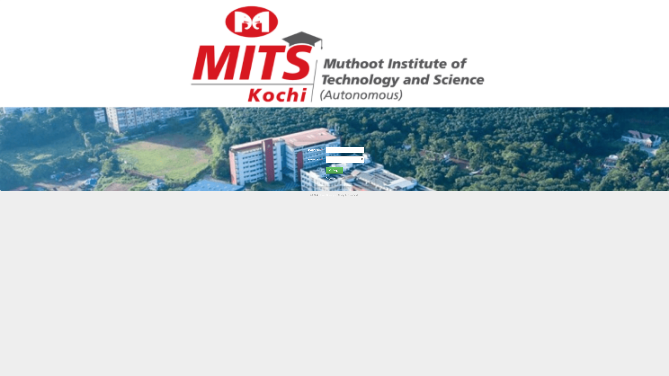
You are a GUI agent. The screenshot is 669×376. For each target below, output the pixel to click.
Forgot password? (335, 178)
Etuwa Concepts (327, 195)
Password (315, 159)
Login (336, 170)
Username (315, 149)
